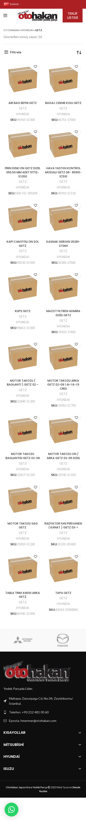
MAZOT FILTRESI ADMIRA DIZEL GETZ (63, 313)
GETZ (23, 108)
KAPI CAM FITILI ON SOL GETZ (23, 244)
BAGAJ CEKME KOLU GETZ (63, 103)
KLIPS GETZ (23, 311)
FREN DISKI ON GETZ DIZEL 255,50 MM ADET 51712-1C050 (22, 172)
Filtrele (15, 52)
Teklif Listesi (72, 15)
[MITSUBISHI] (23, 640)
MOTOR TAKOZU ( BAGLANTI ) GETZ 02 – (23, 383)
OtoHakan (11, 30)
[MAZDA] (62, 640)
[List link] (43, 712)
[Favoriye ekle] (36, 67)
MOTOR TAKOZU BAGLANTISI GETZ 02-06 (23, 456)
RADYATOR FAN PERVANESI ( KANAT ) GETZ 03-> (63, 526)
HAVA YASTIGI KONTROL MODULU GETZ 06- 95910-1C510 (63, 172)
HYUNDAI (27, 30)
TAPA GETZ (63, 593)
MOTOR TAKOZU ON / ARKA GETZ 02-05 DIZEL (63, 456)
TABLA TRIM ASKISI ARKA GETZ (22, 595)
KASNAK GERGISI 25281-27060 (63, 244)
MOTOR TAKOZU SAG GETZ (23, 526)
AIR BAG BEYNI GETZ (22, 103)
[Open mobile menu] (5, 15)
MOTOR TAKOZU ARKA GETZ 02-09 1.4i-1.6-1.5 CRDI (63, 385)
